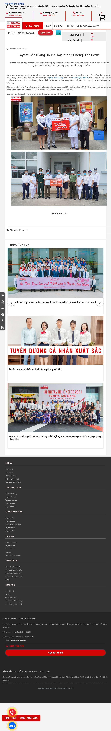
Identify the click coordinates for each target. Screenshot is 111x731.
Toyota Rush (10, 545)
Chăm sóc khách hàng (13, 600)
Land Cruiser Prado (12, 555)
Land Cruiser (10, 549)
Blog (7, 579)
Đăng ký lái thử (11, 597)
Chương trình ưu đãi (13, 573)
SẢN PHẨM (34, 25)
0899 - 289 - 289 (16, 646)
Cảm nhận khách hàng (13, 576)
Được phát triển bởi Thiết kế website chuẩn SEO (55, 688)
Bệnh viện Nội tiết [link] (80, 77)
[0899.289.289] (12, 712)
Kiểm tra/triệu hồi (12, 479)
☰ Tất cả (92, 36)
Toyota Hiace (10, 506)
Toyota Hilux (10, 503)
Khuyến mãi (9, 591)
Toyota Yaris (10, 527)
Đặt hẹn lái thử (55, 652)
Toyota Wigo (10, 531)
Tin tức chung (74, 34)
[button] (11, 302)
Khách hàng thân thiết (13, 604)
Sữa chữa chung (11, 475)
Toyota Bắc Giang (55, 77)
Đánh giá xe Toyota (12, 566)
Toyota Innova (10, 496)
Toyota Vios (9, 518)
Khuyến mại (73, 40)
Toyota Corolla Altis (13, 524)
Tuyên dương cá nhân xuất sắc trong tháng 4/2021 (35, 369)
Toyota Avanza (11, 500)
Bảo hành (9, 469)
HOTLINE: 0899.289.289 (21, 718)
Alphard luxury (11, 493)
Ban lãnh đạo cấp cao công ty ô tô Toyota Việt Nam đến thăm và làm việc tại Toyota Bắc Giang (55, 303)
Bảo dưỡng (9, 472)
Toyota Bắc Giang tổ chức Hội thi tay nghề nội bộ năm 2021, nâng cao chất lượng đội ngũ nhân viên (55, 438)
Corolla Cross (11, 542)
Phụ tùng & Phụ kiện (13, 482)
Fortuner (8, 552)
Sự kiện (8, 594)
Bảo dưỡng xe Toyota (13, 570)
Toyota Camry (10, 521)
